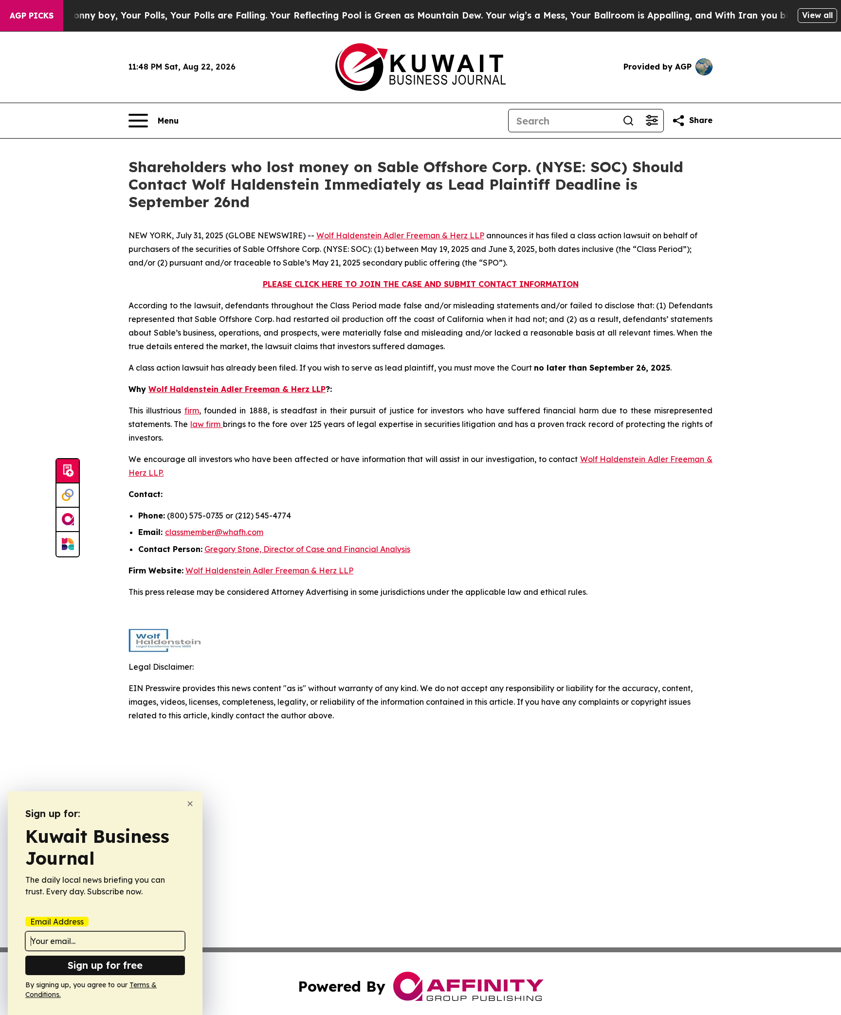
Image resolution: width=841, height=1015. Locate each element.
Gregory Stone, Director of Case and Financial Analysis (307, 549)
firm (191, 410)
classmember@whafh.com (214, 532)
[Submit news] (67, 471)
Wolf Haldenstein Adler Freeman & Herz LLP (400, 235)
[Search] (628, 120)
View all (817, 15)
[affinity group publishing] (67, 520)
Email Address (57, 921)
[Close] (190, 803)
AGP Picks (32, 15)
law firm (206, 424)
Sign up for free (105, 965)
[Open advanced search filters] (651, 120)
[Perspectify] (67, 495)
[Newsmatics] (67, 544)
